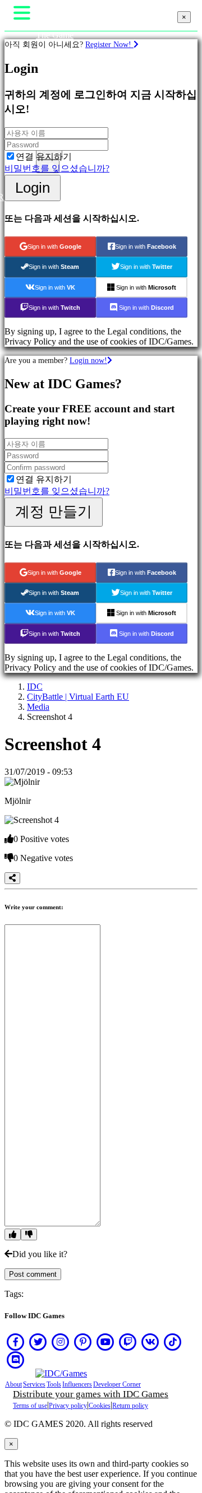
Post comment (33, 1274)
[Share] (12, 878)
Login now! (88, 360)
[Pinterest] (83, 1342)
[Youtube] (105, 1342)
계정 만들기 (53, 511)
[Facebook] (15, 1342)
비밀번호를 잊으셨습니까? (56, 168)
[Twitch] (128, 1342)
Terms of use (30, 1406)
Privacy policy (68, 1406)
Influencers (77, 1384)
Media (38, 706)
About (13, 1384)
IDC (35, 686)
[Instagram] (60, 1342)
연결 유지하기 (44, 156)
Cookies (100, 1406)
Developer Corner (117, 1384)
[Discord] (15, 1360)
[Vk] (150, 1342)
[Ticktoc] (173, 1342)
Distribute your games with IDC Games (90, 1394)
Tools (54, 1384)
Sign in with (54, 246)
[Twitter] (38, 1342)
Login (32, 188)
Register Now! (109, 44)
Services (34, 1384)
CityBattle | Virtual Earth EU (78, 696)
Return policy (130, 1406)
